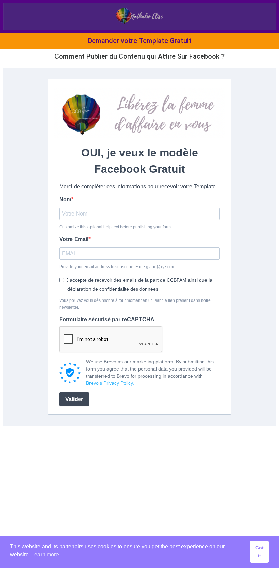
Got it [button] (259, 551)
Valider (74, 399)
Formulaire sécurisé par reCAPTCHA (106, 319)
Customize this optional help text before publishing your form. (115, 227)
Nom (65, 199)
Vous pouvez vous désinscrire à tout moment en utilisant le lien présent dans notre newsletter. (135, 304)
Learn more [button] (45, 554)
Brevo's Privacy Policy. (110, 383)
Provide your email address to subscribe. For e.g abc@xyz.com (117, 266)
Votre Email (73, 239)
